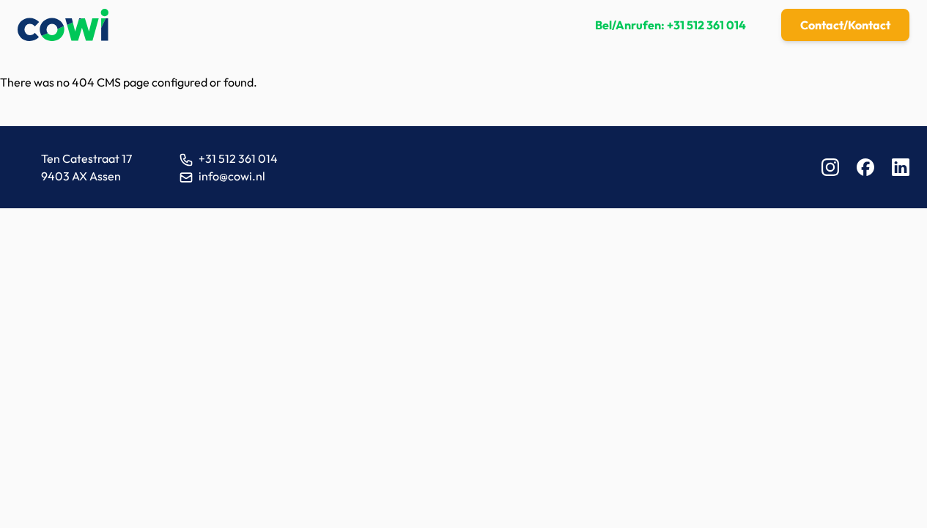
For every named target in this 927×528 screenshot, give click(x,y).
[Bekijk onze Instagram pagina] (830, 167)
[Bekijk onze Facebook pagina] (865, 167)
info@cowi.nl (232, 176)
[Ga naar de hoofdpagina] (63, 25)
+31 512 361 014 (706, 25)
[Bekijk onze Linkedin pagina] (900, 167)
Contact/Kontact (845, 25)
